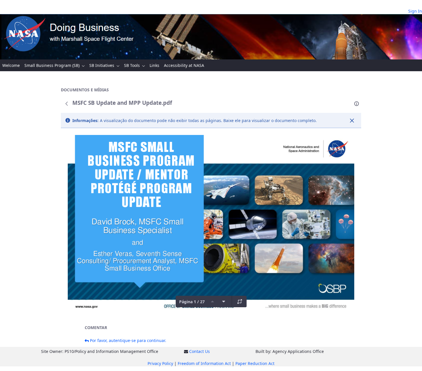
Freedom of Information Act (204, 363)
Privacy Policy (160, 363)
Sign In (415, 11)
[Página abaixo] (223, 301)
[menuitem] (11, 65)
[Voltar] (66, 103)
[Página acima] (212, 301)
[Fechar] (352, 120)
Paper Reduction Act (254, 363)
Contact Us (199, 351)
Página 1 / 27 (192, 301)
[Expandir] (239, 301)
